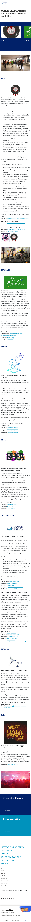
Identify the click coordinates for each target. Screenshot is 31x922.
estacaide (10, 339)
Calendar (3, 873)
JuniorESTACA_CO (11, 638)
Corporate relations (11, 857)
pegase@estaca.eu (12, 427)
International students (12, 847)
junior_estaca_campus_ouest (16, 642)
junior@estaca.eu (12, 580)
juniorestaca (10, 585)
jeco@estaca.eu (11, 633)
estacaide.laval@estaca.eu (8, 335)
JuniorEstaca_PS (11, 589)
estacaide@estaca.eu (16, 333)
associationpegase (13, 432)
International (7, 860)
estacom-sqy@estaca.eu (12, 706)
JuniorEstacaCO (11, 636)
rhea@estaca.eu (11, 504)
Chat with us (4, 885)
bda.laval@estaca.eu (23, 218)
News (2, 870)
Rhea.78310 (10, 506)
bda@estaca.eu (11, 218)
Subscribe (6, 896)
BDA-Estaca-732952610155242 (16, 223)
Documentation (5, 880)
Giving (2, 868)
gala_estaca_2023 (13, 764)
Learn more (8, 810)
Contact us (4, 878)
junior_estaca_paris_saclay (15, 587)
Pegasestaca (10, 431)
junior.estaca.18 (11, 583)
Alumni (4, 863)
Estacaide (10, 337)
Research (5, 854)
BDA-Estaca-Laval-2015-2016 (15, 229)
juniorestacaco (11, 640)
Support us (6, 850)
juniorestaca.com (14, 581)
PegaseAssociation (12, 429)
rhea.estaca (11, 508)
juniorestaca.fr (13, 634)
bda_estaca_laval (13, 231)
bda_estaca (11, 225)
